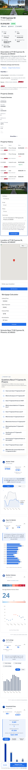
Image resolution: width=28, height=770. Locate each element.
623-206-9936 (24, 768)
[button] (14, 466)
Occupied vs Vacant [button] (14, 739)
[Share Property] (22, 2)
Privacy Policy (21, 229)
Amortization (5, 317)
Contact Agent (14, 233)
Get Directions (14, 288)
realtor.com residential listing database (19, 699)
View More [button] (3, 71)
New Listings (18, 663)
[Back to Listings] (2, 2)
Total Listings (8, 663)
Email (3, 202)
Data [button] (18, 669)
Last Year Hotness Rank (14, 630)
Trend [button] (8, 486)
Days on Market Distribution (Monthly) (14, 567)
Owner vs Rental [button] (22, 739)
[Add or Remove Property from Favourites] (26, 2)
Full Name (4, 196)
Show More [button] (13, 136)
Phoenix (4, 68)
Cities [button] (20, 486)
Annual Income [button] (6, 739)
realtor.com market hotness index (20, 634)
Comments (5, 215)
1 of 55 (25, 13)
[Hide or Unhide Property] (19, 2)
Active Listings (8, 666)
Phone (3, 208)
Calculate (14, 324)
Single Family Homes (14, 68)
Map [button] (23, 245)
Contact (5, 765)
